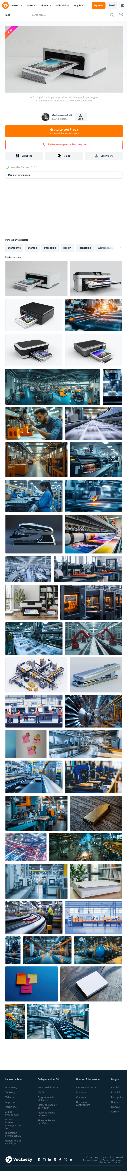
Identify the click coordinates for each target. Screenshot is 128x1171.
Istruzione (11, 1105)
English (113, 1086)
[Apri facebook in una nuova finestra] (39, 1158)
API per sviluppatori (12, 1112)
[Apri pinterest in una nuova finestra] (55, 1158)
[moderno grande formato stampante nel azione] (93, 533)
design (67, 246)
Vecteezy (10, 1091)
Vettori (15, 5)
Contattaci (82, 1091)
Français (113, 1105)
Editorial (61, 5)
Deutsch (113, 1100)
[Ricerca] (112, 15)
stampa (32, 246)
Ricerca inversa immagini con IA (13, 1122)
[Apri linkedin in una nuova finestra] (49, 1158)
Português (114, 1095)
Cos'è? (33, 167)
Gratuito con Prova (64, 130)
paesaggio (50, 246)
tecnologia (84, 246)
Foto (30, 5)
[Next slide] (115, 246)
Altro (111, 1110)
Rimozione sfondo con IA (13, 1133)
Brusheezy (11, 1086)
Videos (44, 5)
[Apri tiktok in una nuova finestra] (60, 1158)
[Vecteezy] (5, 5)
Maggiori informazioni (19, 173)
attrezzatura (105, 246)
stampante (14, 246)
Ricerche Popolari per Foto (47, 1113)
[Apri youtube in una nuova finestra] (71, 1158)
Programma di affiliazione (46, 1097)
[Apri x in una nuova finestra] (65, 1158)
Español (113, 1091)
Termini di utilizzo (89, 1158)
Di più (77, 5)
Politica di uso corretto (106, 1160)
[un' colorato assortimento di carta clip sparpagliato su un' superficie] (25, 845)
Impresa (10, 1100)
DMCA (41, 1091)
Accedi (112, 5)
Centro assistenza (86, 1086)
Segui (81, 118)
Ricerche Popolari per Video (47, 1120)
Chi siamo (81, 1095)
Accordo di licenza (48, 1086)
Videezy (9, 1095)
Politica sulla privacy (110, 1158)
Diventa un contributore (83, 1102)
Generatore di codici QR (13, 1141)
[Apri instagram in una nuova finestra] (44, 1158)
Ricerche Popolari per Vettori (47, 1105)
